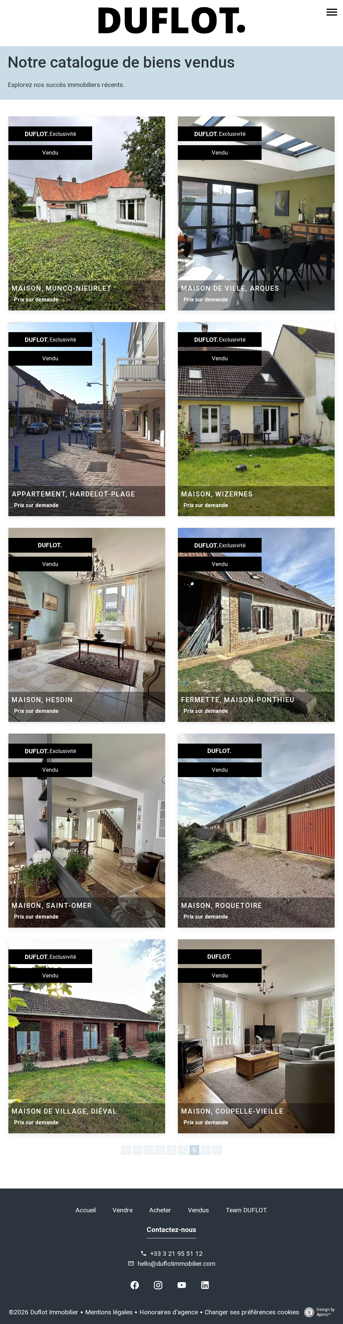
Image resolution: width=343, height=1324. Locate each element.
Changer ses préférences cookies (252, 1312)
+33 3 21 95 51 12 (176, 1253)
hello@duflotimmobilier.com (176, 1263)
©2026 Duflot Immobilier (43, 1312)
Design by (326, 1312)
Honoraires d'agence (168, 1312)
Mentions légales (109, 1312)
